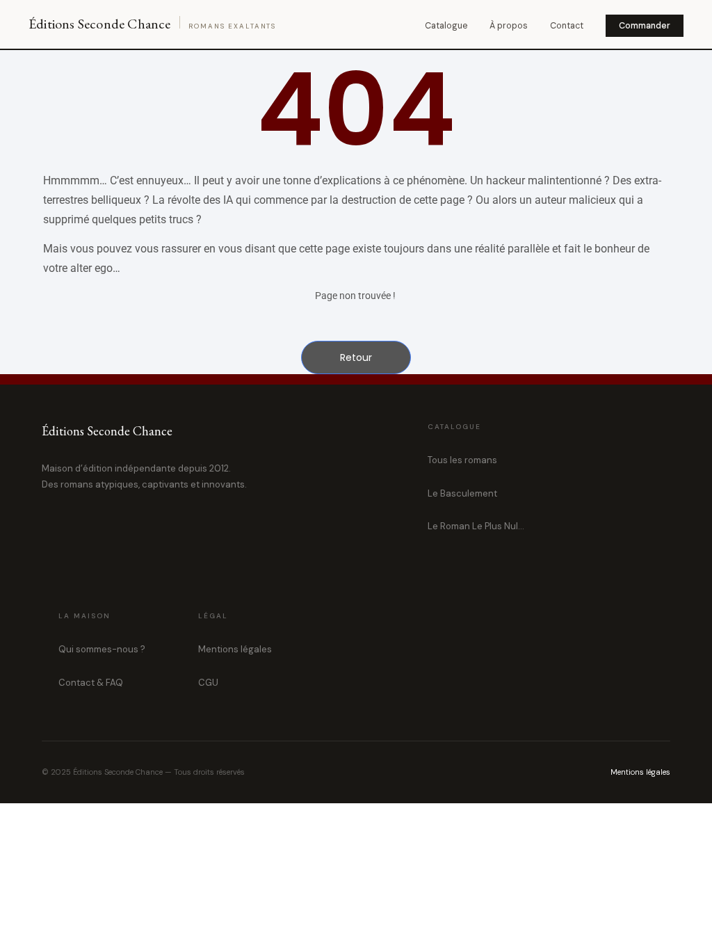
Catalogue (446, 25)
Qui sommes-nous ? (101, 649)
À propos (509, 25)
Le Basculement (462, 493)
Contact (566, 25)
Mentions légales (235, 649)
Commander (644, 25)
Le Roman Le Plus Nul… (476, 526)
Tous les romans (462, 460)
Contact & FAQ (90, 683)
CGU (208, 683)
